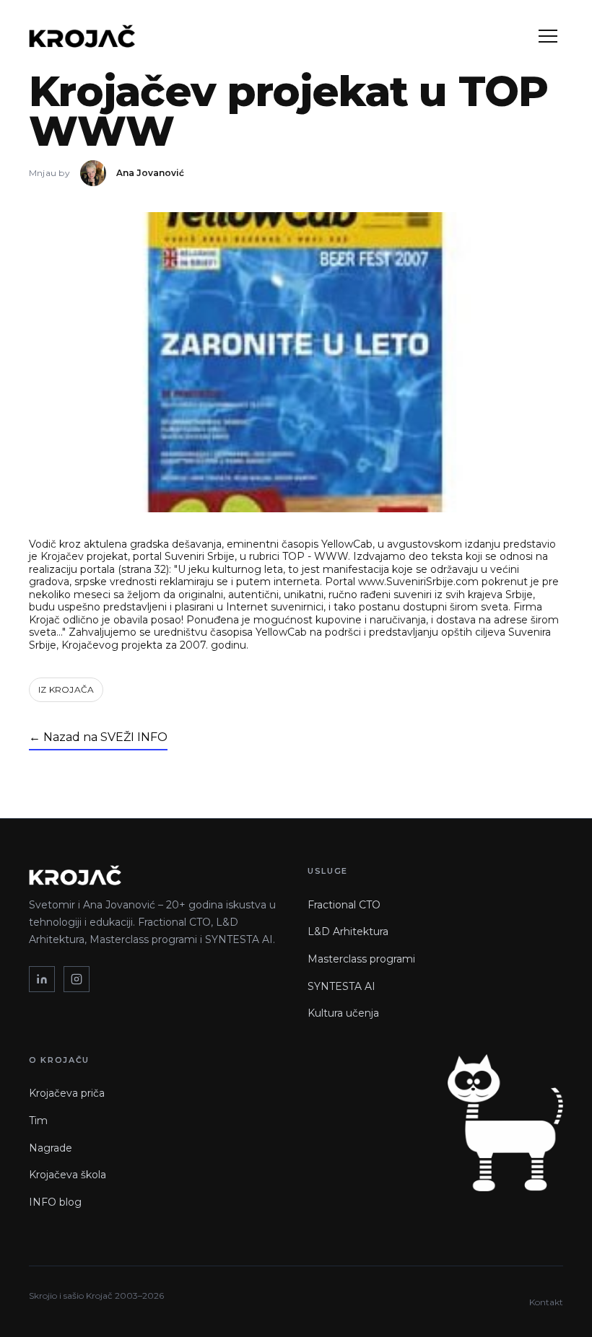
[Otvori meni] (548, 36)
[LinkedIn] (42, 979)
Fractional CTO (344, 904)
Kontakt (546, 1302)
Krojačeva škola (67, 1174)
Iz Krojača (66, 689)
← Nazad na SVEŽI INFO (98, 737)
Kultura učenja (343, 1013)
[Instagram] (77, 979)
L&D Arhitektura (348, 931)
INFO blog (55, 1202)
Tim (38, 1120)
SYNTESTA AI (341, 986)
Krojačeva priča (67, 1093)
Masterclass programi (361, 958)
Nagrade (50, 1147)
